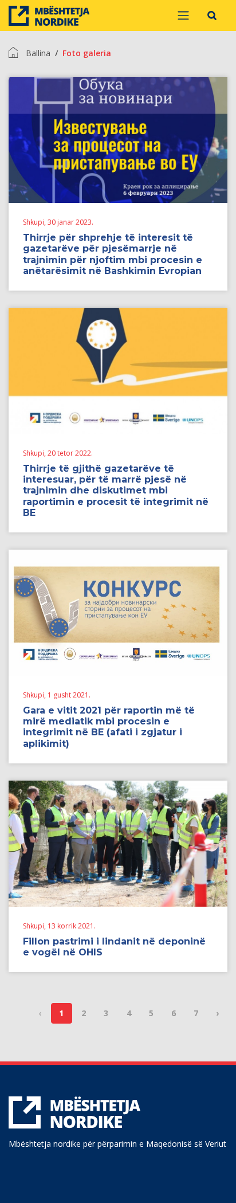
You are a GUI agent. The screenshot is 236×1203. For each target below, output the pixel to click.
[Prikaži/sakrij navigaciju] (183, 15)
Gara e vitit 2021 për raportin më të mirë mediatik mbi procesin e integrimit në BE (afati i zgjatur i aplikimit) (109, 727)
